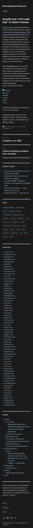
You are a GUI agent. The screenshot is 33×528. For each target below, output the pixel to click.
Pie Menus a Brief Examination (17, 446)
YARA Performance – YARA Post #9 (16, 193)
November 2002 (9, 378)
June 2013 (7, 313)
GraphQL (20, 218)
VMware (6, 233)
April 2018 (7, 266)
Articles (8, 451)
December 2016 (9, 279)
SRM (24, 226)
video (18, 229)
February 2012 (9, 320)
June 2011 (7, 325)
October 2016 (9, 281)
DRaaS (5, 218)
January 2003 (8, 373)
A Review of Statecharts (14, 434)
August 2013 (8, 310)
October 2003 (9, 351)
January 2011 (8, 332)
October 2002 (9, 381)
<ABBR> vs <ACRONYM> (16, 463)
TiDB (12, 229)
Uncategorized (7, 128)
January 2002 (9, 403)
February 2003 (9, 371)
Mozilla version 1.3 (9, 27)
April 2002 (8, 395)
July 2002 (7, 388)
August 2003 (8, 356)
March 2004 (8, 344)
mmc (27, 218)
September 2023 (10, 254)
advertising (20, 207)
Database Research (12, 444)
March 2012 (8, 317)
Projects (7, 470)
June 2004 (7, 339)
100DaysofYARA (8, 207)
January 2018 (8, 269)
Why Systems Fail (12, 436)
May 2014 (7, 303)
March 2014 (8, 308)
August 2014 (8, 300)
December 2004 (9, 337)
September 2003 (10, 354)
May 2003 (7, 364)
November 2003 (9, 349)
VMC (23, 229)
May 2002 (7, 393)
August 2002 (8, 386)
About (6, 475)
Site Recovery (16, 226)
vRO (20, 233)
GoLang (12, 218)
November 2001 (9, 405)
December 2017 (9, 271)
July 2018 (7, 264)
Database (6, 215)
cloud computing (15, 211)
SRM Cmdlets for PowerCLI (15, 473)
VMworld (14, 233)
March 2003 (8, 369)
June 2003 (7, 361)
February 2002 (9, 400)
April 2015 (7, 286)
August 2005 (8, 334)
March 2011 (8, 327)
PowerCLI (6, 222)
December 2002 (9, 376)
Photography (8, 465)
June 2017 (7, 276)
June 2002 (7, 390)
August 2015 (8, 283)
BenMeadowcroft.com (14, 6)
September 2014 (10, 298)
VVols (5, 237)
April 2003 (7, 366)
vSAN (26, 233)
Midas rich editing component (15, 32)
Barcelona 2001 (11, 468)
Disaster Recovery (18, 215)
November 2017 (9, 274)
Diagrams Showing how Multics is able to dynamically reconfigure (19, 429)
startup (5, 229)
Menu (5, 11)
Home (5, 503)
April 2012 (7, 315)
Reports (7, 419)
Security (6, 226)
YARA (11, 237)
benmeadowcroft (10, 126)
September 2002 (10, 383)
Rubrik (22, 222)
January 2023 (8, 257)
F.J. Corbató (10, 422)
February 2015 (9, 291)
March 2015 (8, 288)
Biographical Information (17, 424)
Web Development (10, 448)
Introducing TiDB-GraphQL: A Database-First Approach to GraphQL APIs (17, 183)
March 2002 (8, 398)
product (15, 222)
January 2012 (8, 322)
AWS (5, 211)
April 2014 (7, 305)
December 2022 (9, 259)
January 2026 (9, 252)
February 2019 (9, 262)
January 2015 (8, 293)
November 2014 (9, 296)
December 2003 (9, 347)
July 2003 (7, 359)
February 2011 (9, 330)
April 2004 (8, 342)
